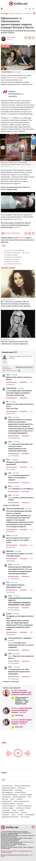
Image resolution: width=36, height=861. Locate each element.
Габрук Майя (11, 37)
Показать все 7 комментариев (11, 505)
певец (14, 810)
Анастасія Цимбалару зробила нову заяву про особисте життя (21, 692)
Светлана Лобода (26, 795)
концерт (20, 803)
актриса (19, 799)
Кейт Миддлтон (7, 792)
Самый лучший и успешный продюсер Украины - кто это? (21, 710)
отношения (6, 810)
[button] (29, 8)
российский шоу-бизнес (10, 812)
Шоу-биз (5, 799)
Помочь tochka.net (16, 13)
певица (21, 810)
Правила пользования (6, 851)
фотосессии (25, 817)
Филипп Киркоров (19, 797)
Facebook (21, 238)
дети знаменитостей (21, 801)
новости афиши (12, 255)
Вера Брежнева (7, 790)
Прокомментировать (11, 382)
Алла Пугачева (7, 786)
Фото (29, 797)
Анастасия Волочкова (22, 786)
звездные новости (13, 259)
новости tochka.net (13, 252)
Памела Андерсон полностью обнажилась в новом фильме (14, 342)
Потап (27, 252)
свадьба (24, 812)
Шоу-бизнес (5, 46)
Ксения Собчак (20, 792)
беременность (7, 801)
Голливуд (18, 790)
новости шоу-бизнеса (14, 257)
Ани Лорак (21, 788)
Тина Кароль (6, 797)
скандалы (5, 814)
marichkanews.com (6, 166)
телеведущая (29, 814)
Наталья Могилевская (10, 795)
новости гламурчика (14, 264)
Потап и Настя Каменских (15, 250)
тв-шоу (20, 814)
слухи (13, 814)
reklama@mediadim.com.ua (27, 842)
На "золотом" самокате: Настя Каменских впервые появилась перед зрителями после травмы (15, 303)
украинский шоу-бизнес (10, 817)
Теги (3, 780)
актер (12, 799)
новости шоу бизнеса (23, 808)
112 (10, 118)
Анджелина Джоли (9, 788)
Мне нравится (23, 382)
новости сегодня (12, 261)
